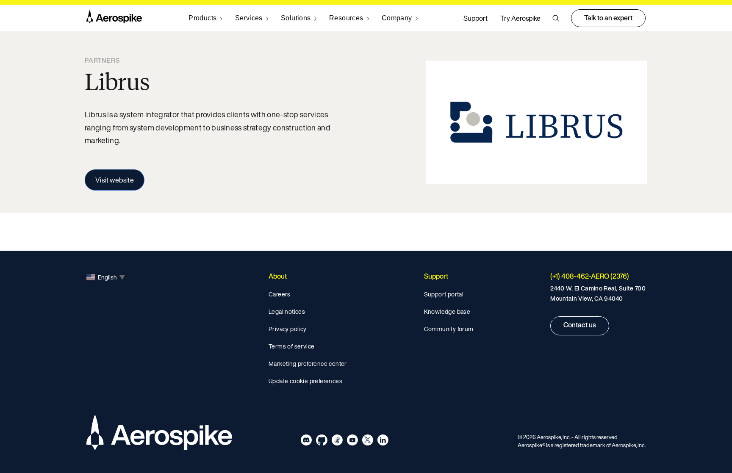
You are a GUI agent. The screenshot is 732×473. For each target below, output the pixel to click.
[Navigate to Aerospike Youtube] (352, 441)
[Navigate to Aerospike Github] (321, 441)
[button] (556, 18)
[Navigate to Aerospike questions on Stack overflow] (337, 441)
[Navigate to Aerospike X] (367, 441)
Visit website (114, 180)
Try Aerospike (520, 18)
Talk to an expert (608, 18)
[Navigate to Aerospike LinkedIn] (382, 441)
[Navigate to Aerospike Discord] (306, 441)
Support (475, 18)
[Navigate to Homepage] (114, 18)
